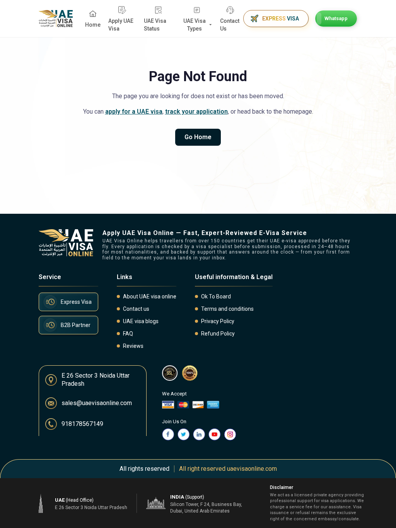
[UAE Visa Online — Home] (56, 18)
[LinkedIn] (199, 434)
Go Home (198, 137)
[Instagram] (230, 434)
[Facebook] (168, 434)
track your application (196, 111)
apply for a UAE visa (133, 111)
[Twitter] (184, 434)
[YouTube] (214, 434)
